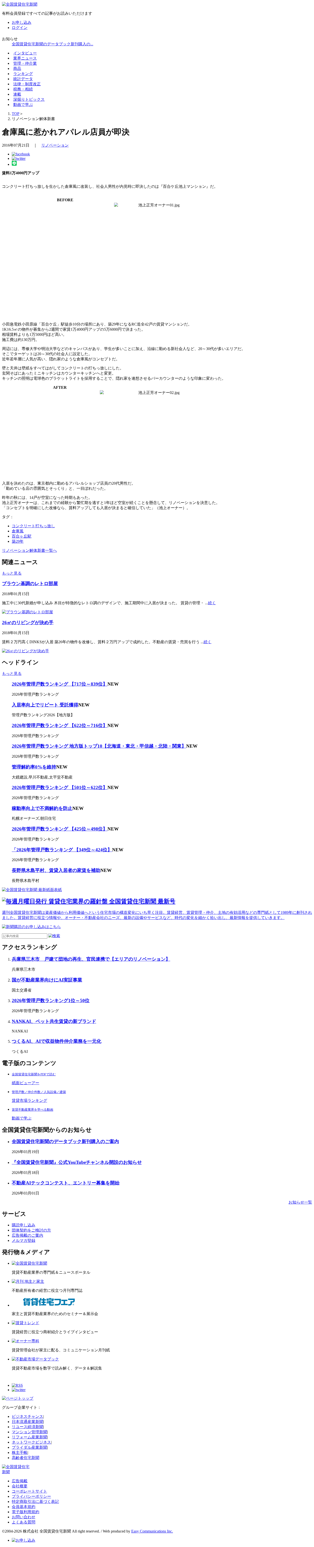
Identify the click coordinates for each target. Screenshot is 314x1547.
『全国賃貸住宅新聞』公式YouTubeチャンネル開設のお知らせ (77, 1162)
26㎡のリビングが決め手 (27, 622)
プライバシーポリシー (31, 1496)
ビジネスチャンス (27, 1416)
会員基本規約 (23, 1507)
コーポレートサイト (29, 1491)
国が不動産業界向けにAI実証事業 (47, 979)
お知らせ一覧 (300, 1202)
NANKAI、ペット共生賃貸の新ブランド (54, 1021)
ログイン (19, 27)
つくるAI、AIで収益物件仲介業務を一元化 (56, 1041)
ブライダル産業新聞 (29, 1447)
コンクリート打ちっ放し (33, 526)
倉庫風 (18, 531)
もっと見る (12, 573)
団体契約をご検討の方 (31, 1230)
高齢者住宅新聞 (25, 1458)
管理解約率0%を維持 (34, 766)
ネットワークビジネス (31, 1442)
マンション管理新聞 (29, 1432)
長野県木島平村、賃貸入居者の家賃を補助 (56, 870)
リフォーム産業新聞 (29, 1437)
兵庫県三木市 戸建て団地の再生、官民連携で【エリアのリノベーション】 (91, 959)
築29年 (18, 541)
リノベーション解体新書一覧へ (29, 550)
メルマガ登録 (23, 1240)
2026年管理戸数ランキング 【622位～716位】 (59, 725)
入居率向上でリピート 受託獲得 (45, 704)
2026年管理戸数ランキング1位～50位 (51, 1000)
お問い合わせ (23, 1517)
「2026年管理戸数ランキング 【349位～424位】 (62, 849)
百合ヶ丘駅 (21, 536)
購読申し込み (23, 1225)
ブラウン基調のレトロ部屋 (30, 583)
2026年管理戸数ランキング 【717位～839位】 (59, 684)
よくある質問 (23, 1522)
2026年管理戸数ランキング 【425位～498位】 (59, 828)
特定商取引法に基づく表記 (35, 1501)
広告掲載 (19, 1481)
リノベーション (55, 145)
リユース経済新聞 (27, 1427)
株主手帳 (19, 1452)
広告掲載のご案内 (27, 1235)
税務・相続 (23, 89)
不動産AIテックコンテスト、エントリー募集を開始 (65, 1182)
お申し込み (21, 22)
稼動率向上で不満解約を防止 (42, 808)
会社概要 (19, 1486)
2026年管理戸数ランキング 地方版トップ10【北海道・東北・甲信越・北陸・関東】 (99, 746)
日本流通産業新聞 (27, 1422)
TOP (15, 114)
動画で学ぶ (23, 104)
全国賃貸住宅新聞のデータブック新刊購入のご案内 (65, 1141)
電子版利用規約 (25, 1512)
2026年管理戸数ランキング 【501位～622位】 (59, 787)
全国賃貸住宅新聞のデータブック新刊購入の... (52, 44)
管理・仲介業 (25, 63)
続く (212, 603)
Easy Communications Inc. (152, 1531)
